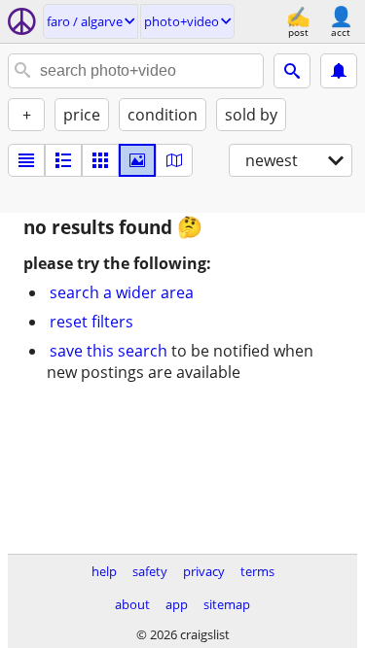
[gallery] (137, 160)
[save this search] (338, 70)
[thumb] (63, 160)
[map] (174, 160)
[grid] (100, 160)
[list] (26, 160)
